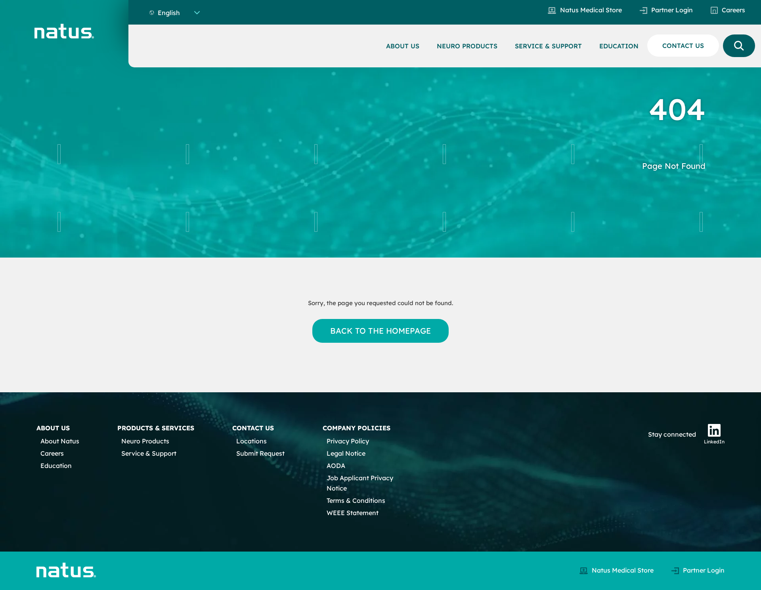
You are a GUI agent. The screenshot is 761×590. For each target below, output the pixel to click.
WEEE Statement (353, 513)
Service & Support (148, 453)
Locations (251, 441)
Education (56, 466)
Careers (733, 10)
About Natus (59, 441)
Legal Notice (346, 453)
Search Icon (739, 45)
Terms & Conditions (356, 500)
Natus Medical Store (591, 10)
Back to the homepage (380, 331)
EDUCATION (619, 46)
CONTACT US (683, 46)
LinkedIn (714, 442)
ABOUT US (402, 46)
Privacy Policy (348, 441)
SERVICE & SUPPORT (548, 46)
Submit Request (260, 453)
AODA (336, 466)
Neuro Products (145, 441)
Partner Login (672, 10)
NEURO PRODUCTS (467, 46)
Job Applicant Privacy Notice (360, 483)
